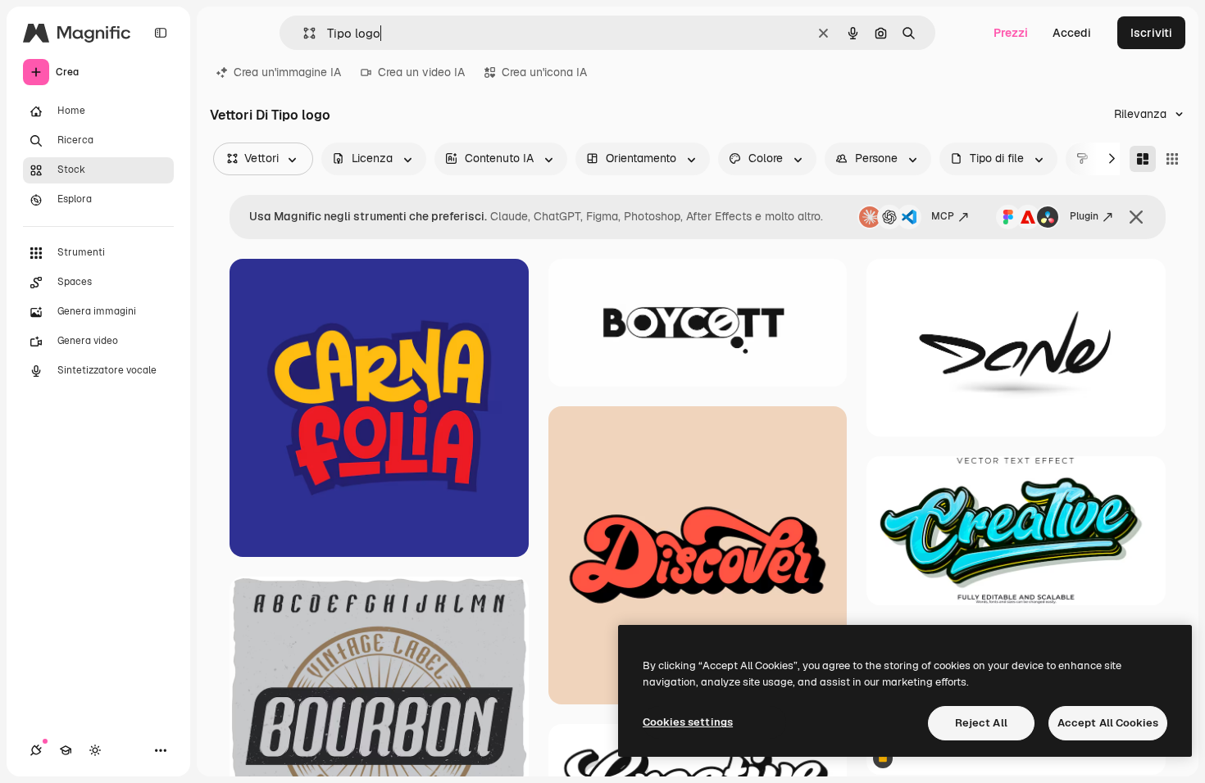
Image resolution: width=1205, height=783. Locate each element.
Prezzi (1011, 32)
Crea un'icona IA (544, 72)
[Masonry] (1143, 159)
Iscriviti (1151, 32)
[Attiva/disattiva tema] (95, 750)
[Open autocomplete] (302, 33)
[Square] (1172, 159)
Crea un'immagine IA (287, 72)
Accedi (1072, 32)
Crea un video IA (421, 72)
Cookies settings (688, 722)
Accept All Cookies (1107, 723)
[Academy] (65, 750)
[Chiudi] (1136, 217)
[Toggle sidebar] (161, 33)
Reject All (981, 723)
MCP (942, 216)
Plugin (1084, 216)
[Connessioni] (36, 750)
